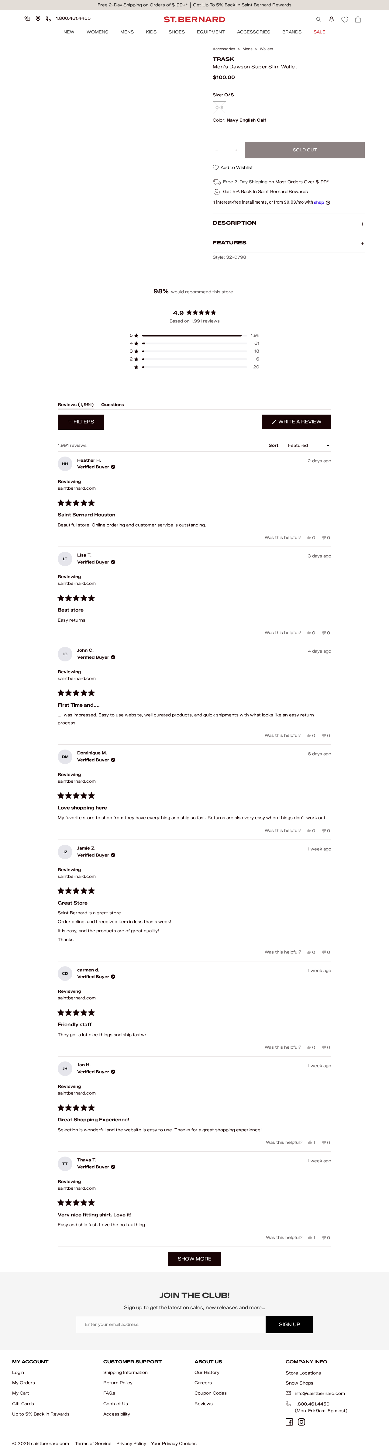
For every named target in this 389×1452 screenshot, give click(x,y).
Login (18, 1372)
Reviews (203, 1403)
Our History (206, 1372)
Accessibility (116, 1414)
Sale (319, 32)
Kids (151, 32)
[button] (194, 335)
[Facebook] (289, 1422)
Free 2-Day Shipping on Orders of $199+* (143, 5)
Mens (127, 32)
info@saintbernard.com (320, 1393)
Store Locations (303, 1373)
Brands (291, 32)
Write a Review (304, 424)
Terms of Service (93, 1443)
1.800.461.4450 (312, 1404)
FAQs (109, 1393)
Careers (203, 1382)
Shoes (177, 32)
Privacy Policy (131, 1443)
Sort (274, 445)
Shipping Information (125, 1372)
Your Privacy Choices (174, 1443)
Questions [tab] (112, 405)
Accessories (253, 32)
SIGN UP (289, 1324)
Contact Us (115, 1403)
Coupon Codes (210, 1393)
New (69, 32)
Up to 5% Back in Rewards (41, 1414)
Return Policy (118, 1382)
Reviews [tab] (76, 405)
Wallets (266, 49)
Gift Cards (23, 1403)
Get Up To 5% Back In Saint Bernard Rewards (242, 5)
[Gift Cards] (27, 19)
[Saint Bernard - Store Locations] (38, 19)
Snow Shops (299, 1383)
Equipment (211, 32)
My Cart (20, 1393)
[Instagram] (301, 1422)
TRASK (223, 59)
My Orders (23, 1382)
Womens (97, 32)
